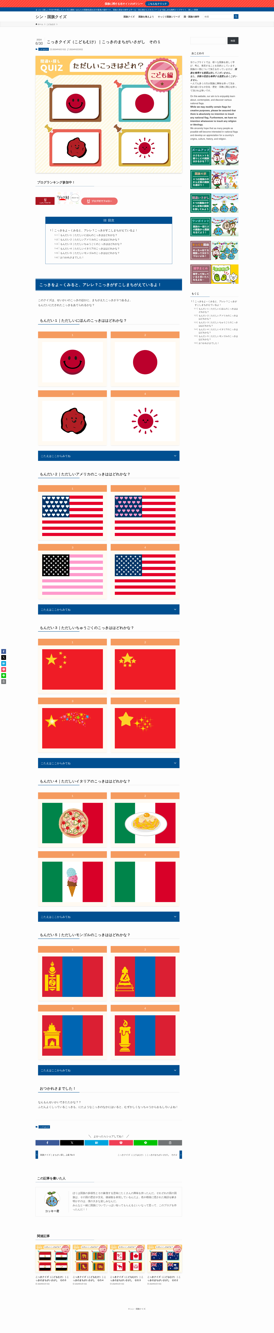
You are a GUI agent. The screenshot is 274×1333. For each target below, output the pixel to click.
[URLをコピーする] (170, 1142)
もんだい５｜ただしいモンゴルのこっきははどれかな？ (90, 252)
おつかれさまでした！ (72, 257)
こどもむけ (43, 49)
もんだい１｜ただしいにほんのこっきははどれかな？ (88, 235)
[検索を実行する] (236, 16)
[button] (47, 1142)
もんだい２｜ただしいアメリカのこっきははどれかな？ (90, 239)
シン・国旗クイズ (51, 16)
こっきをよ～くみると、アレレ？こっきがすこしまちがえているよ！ (96, 230)
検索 (233, 40)
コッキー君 (52, 1211)
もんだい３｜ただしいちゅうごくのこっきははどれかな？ (91, 243)
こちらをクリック (157, 3)
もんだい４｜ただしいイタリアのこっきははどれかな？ (90, 248)
